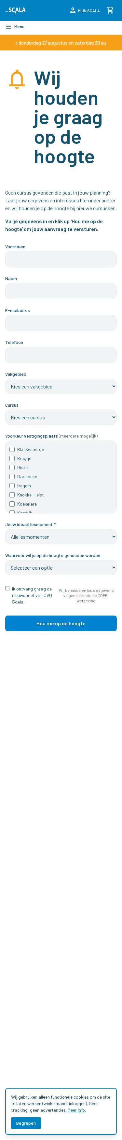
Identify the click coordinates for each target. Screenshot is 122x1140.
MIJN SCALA (84, 10)
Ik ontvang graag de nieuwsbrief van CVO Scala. (32, 595)
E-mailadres (17, 310)
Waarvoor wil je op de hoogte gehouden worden (52, 555)
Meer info (76, 1110)
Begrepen (26, 1123)
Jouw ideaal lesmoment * (30, 524)
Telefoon (14, 342)
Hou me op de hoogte (61, 623)
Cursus (12, 405)
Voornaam (15, 246)
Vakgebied (15, 374)
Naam (11, 278)
